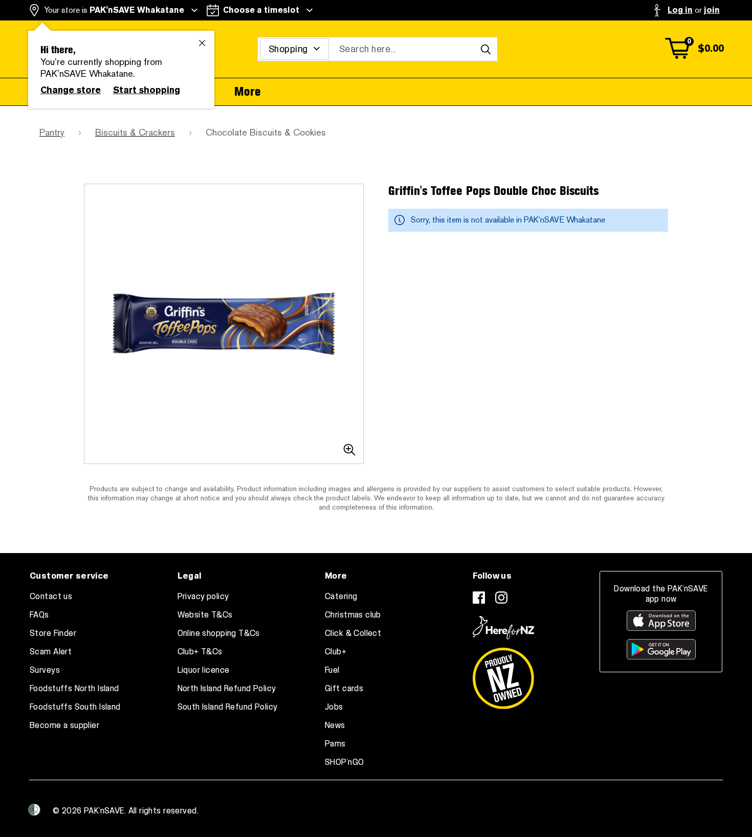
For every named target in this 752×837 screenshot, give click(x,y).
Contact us (51, 596)
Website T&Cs (205, 615)
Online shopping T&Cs (219, 633)
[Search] (485, 49)
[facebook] (479, 597)
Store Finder (53, 633)
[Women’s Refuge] (34, 810)
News (335, 725)
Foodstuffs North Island (74, 689)
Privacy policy (203, 596)
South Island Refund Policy (228, 707)
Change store (70, 90)
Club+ (335, 652)
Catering (341, 596)
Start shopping (146, 90)
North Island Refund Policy (227, 689)
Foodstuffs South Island (75, 707)
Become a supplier (64, 725)
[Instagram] (501, 597)
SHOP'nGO (344, 762)
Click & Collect (353, 633)
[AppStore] (661, 620)
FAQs (39, 615)
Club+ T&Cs (200, 652)
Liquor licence (204, 670)
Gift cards (344, 689)
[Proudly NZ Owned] (503, 674)
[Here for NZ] (503, 628)
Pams (335, 744)
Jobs (334, 707)
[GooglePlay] (661, 649)
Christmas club (353, 615)
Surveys (45, 670)
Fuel (332, 670)
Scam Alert (51, 652)
